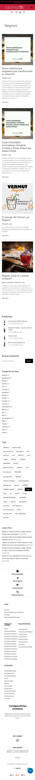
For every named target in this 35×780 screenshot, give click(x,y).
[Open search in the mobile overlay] (12, 12)
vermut (13, 502)
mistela (25, 485)
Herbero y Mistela (8, 691)
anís (28, 451)
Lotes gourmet (6, 406)
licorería (18, 472)
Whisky (14, 675)
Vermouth (5, 224)
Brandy (4, 381)
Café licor (5, 384)
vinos (19, 509)
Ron (3, 412)
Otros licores (7, 693)
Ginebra (4, 395)
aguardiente (19, 451)
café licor (21, 455)
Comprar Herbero (22, 634)
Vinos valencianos (23, 646)
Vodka (4, 432)
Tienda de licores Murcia (10, 651)
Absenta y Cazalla (8, 681)
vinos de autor (7, 513)
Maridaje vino (7, 485)
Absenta (4, 78)
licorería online (7, 476)
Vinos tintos (7, 698)
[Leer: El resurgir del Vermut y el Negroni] (17, 198)
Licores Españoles (23, 641)
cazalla (5, 459)
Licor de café (7, 472)
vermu (5, 502)
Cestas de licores (22, 629)
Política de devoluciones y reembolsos (14, 612)
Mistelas (20, 489)
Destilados (5, 392)
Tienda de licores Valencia (10, 656)
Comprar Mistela (22, 636)
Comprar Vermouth (23, 639)
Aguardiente (5, 378)
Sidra (3, 415)
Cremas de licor (8, 688)
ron (11, 493)
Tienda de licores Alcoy (10, 631)
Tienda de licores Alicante (10, 633)
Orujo (14, 691)
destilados (6, 463)
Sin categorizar (6, 418)
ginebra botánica (8, 467)
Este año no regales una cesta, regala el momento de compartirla (17, 2)
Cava (3, 386)
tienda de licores (9, 497)
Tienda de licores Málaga (10, 646)
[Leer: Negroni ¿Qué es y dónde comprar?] (17, 257)
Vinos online (21, 644)
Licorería (4, 401)
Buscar (29, 361)
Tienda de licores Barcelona (11, 636)
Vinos (3, 429)
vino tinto (6, 517)
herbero (19, 467)
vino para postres (8, 509)
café (13, 455)
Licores (4, 404)
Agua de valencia (8, 451)
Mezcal (17, 485)
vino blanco (22, 502)
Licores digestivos (23, 481)
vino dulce (6, 505)
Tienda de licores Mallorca (10, 648)
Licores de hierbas (9, 481)
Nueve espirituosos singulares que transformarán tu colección (17, 71)
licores (18, 477)
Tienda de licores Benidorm (11, 638)
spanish (17, 493)
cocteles (13, 459)
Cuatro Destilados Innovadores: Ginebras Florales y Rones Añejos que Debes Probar (16, 146)
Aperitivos (6, 455)
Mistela (4, 409)
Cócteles (4, 389)
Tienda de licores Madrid (10, 643)
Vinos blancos (10, 696)
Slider (3, 421)
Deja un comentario (8, 282)
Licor (27, 467)
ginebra (16, 463)
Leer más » (5, 102)
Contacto (6, 609)
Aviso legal (7, 614)
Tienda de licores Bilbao (10, 641)
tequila (25, 493)
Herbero (4, 398)
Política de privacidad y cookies (12, 617)
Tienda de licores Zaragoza (10, 658)
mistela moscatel (8, 489)
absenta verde (16, 447)
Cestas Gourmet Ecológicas (25, 631)
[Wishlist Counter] (16, 12)
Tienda (6, 628)
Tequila (4, 424)
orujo (4, 493)
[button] (31, 7)
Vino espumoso (17, 505)
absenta (6, 447)
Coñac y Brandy (8, 686)
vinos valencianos (20, 513)
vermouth (22, 497)
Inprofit (18, 768)
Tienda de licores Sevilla (10, 653)
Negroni (28, 489)
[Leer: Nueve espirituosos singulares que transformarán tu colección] (17, 49)
